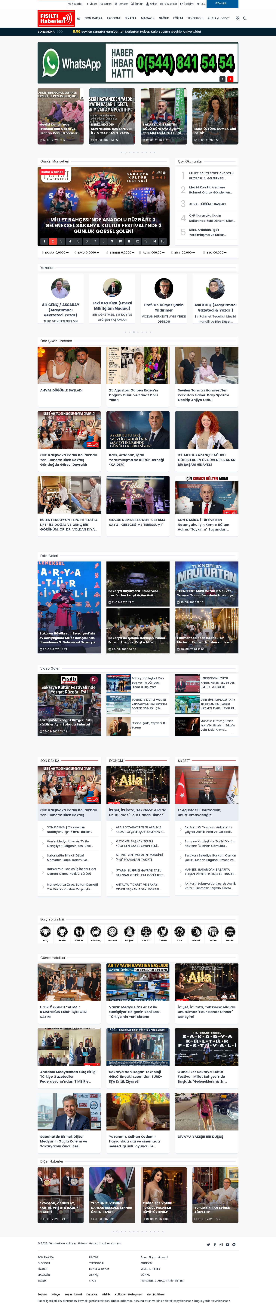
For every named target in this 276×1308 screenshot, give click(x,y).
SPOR (92, 1280)
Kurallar (91, 1294)
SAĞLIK (164, 18)
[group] (61, 298)
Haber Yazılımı (111, 1243)
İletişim (42, 1294)
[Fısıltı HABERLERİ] (56, 18)
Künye (56, 1294)
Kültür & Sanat (218, 18)
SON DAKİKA (94, 18)
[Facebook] (215, 1244)
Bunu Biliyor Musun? (154, 1257)
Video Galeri (50, 668)
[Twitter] (208, 1244)
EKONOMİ (114, 18)
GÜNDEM (146, 1263)
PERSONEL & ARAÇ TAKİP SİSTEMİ (162, 1280)
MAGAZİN (148, 18)
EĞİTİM (178, 18)
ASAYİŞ (93, 1275)
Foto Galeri (49, 556)
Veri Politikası (156, 1294)
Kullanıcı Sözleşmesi (128, 1294)
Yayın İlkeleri (73, 1294)
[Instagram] (221, 1244)
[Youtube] (227, 1244)
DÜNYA (145, 1275)
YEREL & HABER (150, 1269)
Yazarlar (47, 268)
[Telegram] (234, 1244)
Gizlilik (106, 1294)
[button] (121, 152)
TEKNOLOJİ (195, 18)
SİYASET (130, 18)
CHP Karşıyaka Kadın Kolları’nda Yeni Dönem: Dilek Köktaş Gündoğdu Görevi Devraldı (141, 31)
